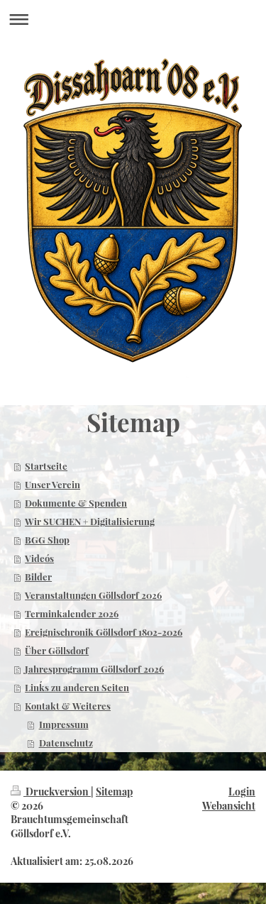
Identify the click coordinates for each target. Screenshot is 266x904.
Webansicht (228, 805)
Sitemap (114, 791)
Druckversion (57, 791)
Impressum (64, 724)
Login (241, 791)
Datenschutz (66, 743)
